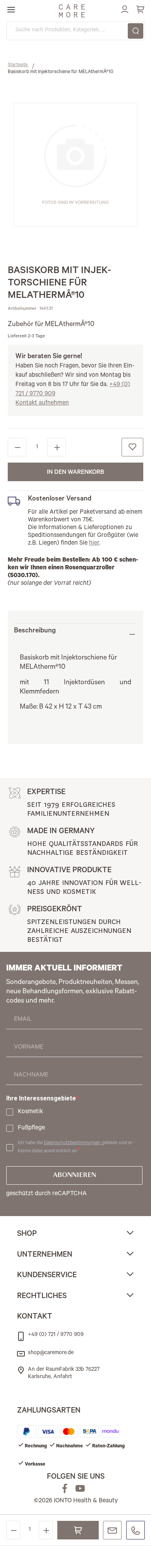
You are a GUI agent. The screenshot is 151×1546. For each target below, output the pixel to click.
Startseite (18, 65)
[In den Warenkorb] (78, 1530)
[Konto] (123, 8)
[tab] (75, 634)
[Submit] (135, 31)
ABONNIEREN (74, 1175)
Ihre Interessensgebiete (41, 1098)
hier (94, 543)
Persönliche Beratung (112, 1530)
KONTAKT (34, 1317)
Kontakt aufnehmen (42, 403)
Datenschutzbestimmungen (73, 1143)
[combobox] (75, 31)
